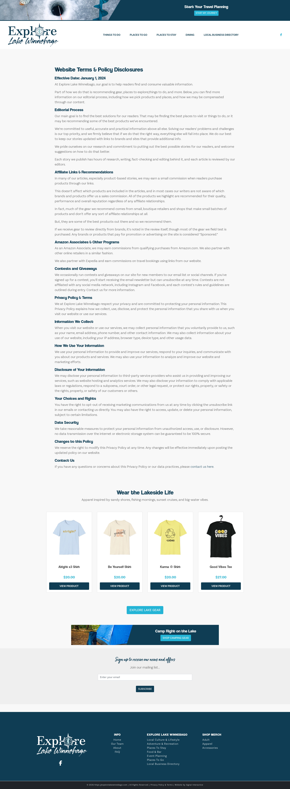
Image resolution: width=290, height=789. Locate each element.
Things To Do (111, 35)
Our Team (117, 744)
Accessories (210, 748)
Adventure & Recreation (162, 744)
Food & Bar (154, 752)
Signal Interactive (194, 785)
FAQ (117, 752)
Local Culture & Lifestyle (163, 740)
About (117, 748)
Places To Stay (166, 35)
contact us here (201, 467)
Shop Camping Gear (176, 638)
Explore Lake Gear (145, 610)
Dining (190, 35)
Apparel (207, 744)
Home (117, 740)
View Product (69, 586)
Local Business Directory (221, 35)
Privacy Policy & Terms (162, 785)
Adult (206, 740)
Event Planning (157, 756)
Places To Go (138, 35)
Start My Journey (206, 13)
